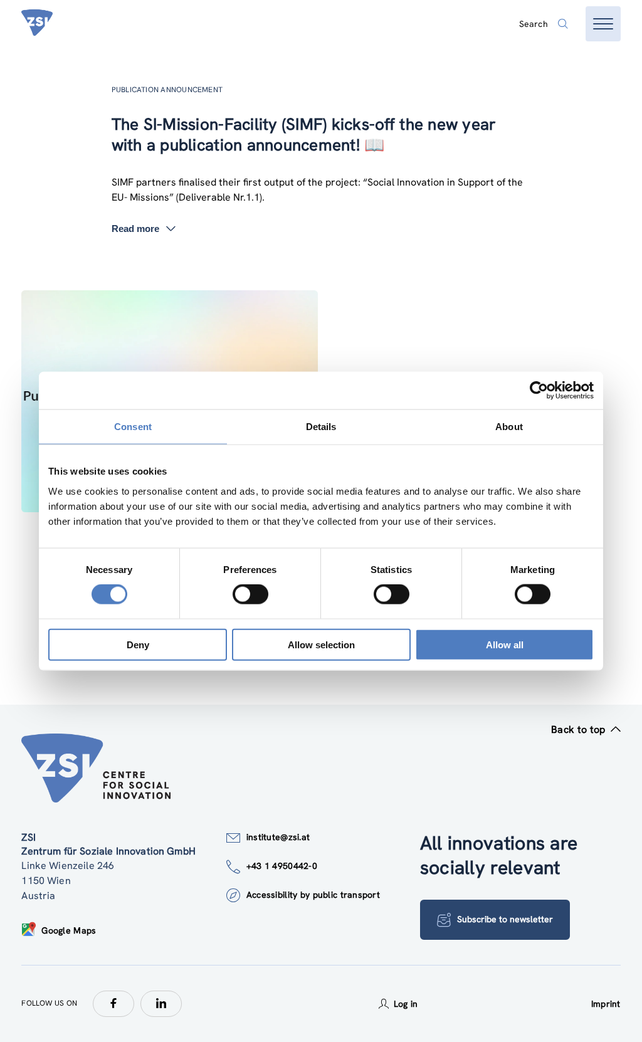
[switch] (250, 594)
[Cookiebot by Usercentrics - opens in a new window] (539, 390)
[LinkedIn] (161, 1004)
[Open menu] (603, 23)
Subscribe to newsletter (505, 919)
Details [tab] (321, 426)
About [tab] (509, 426)
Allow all (505, 644)
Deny (138, 644)
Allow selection (321, 644)
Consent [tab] (133, 426)
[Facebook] (113, 1004)
